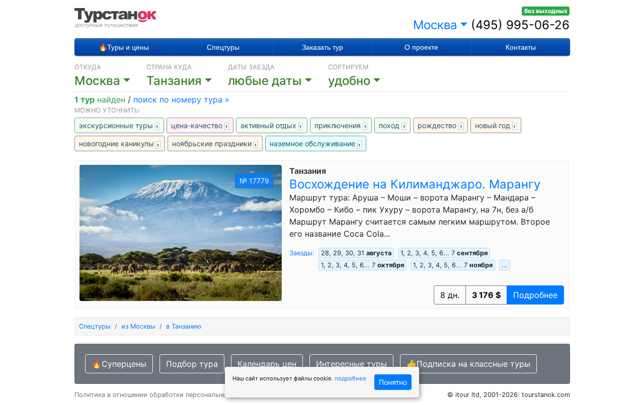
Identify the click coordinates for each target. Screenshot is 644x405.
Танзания (307, 171)
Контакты (521, 47)
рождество (440, 125)
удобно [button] (349, 80)
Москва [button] (435, 25)
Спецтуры (223, 47)
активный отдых (271, 125)
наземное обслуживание (315, 143)
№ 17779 (254, 180)
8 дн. (449, 295)
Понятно (393, 382)
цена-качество (199, 125)
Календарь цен (266, 364)
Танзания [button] (174, 80)
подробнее (350, 378)
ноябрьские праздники (214, 143)
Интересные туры (351, 364)
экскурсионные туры (118, 125)
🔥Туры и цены (124, 47)
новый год (495, 125)
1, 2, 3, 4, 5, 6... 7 (444, 253)
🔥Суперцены (119, 364)
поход (392, 125)
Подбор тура (192, 364)
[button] (278, 81)
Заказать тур (322, 47)
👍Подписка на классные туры (468, 364)
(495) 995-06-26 (520, 25)
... (505, 265)
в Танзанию (183, 326)
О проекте (421, 47)
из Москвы (138, 326)
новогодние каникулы (119, 143)
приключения (340, 125)
